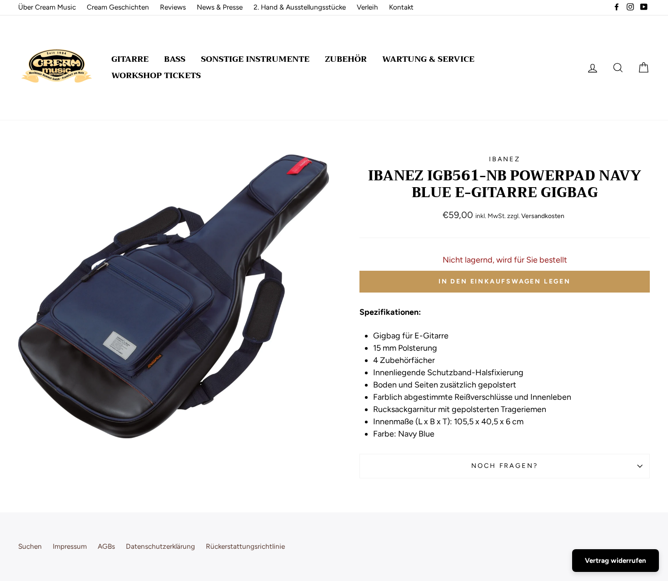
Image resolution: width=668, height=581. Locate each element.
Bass (174, 59)
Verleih (367, 7)
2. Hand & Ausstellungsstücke (300, 7)
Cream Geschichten (118, 7)
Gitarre (130, 59)
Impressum (70, 546)
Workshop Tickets (156, 75)
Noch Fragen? (504, 466)
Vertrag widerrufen (615, 560)
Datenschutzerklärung (160, 546)
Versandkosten (542, 216)
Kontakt (401, 7)
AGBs (106, 546)
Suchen (30, 546)
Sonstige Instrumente (255, 59)
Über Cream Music (47, 7)
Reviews (173, 7)
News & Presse (220, 7)
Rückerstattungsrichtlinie (245, 546)
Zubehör (346, 59)
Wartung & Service (428, 59)
